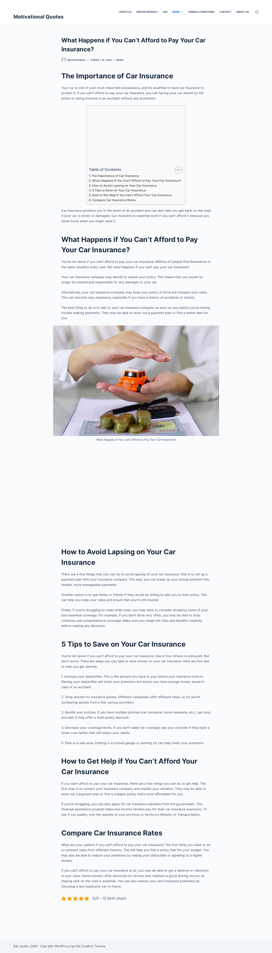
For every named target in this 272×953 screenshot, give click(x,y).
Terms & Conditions (201, 11)
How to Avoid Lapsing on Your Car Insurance (124, 185)
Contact (225, 11)
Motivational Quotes (39, 17)
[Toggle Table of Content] (176, 170)
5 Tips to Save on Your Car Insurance (119, 190)
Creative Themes (93, 946)
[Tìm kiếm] (256, 12)
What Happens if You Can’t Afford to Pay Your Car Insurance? (136, 180)
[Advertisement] (135, 137)
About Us (242, 11)
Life (165, 11)
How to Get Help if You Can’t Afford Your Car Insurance (132, 195)
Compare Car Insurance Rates (114, 200)
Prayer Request (147, 11)
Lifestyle (125, 11)
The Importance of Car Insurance (115, 176)
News (176, 11)
